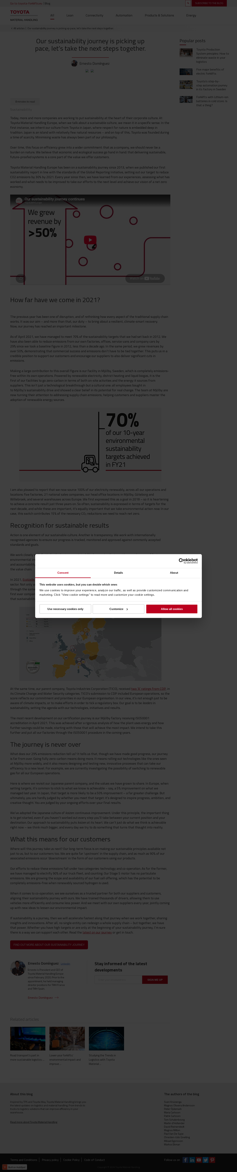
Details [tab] (118, 572)
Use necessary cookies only (65, 609)
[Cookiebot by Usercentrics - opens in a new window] (181, 561)
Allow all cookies (172, 609)
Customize (116, 609)
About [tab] (174, 572)
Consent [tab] (63, 572)
